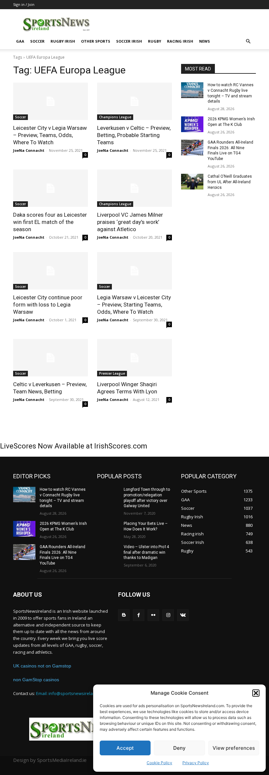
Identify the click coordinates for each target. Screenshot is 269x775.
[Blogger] (124, 615)
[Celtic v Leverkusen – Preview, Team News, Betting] (50, 357)
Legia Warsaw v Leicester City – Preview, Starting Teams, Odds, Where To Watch (134, 304)
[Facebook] (138, 615)
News (204, 41)
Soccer (37, 41)
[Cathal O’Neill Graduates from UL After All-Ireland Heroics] (192, 181)
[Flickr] (153, 615)
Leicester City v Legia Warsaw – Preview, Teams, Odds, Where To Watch (50, 135)
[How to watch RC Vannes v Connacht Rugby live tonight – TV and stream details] (192, 90)
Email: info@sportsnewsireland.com (71, 693)
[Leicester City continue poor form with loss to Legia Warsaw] (50, 270)
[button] (256, 693)
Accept (125, 748)
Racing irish (180, 41)
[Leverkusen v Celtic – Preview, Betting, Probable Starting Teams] (134, 101)
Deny (179, 748)
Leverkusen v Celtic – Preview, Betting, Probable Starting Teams (134, 135)
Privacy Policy (195, 762)
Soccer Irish (129, 41)
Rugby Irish (63, 41)
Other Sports (95, 41)
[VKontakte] (183, 615)
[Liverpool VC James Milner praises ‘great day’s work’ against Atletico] (134, 188)
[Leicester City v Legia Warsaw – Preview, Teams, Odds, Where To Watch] (50, 101)
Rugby (154, 41)
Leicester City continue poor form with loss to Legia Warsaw (47, 304)
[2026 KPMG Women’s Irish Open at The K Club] (192, 124)
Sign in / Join (23, 4)
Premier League (112, 373)
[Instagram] (168, 615)
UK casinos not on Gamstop (42, 665)
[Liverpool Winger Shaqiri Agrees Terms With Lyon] (134, 357)
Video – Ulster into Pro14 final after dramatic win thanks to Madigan (146, 552)
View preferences (234, 748)
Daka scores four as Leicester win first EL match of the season (50, 221)
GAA (20, 41)
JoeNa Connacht (28, 150)
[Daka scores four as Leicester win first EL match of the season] (50, 188)
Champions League (115, 117)
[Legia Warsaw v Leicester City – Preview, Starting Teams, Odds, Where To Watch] (134, 270)
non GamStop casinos (36, 679)
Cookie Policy (159, 762)
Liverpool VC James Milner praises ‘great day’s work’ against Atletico (130, 221)
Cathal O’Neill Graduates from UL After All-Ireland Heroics (230, 182)
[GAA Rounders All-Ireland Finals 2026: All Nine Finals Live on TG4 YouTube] (192, 147)
